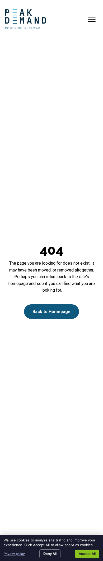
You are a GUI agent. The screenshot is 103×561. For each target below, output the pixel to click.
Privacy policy (14, 554)
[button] (51, 311)
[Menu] (92, 19)
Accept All (87, 553)
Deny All (50, 553)
